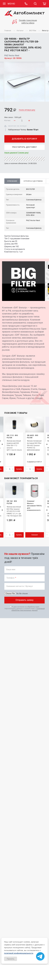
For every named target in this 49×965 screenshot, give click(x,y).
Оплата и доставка (33, 181)
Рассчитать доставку (24, 147)
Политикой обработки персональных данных (28, 609)
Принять (10, 959)
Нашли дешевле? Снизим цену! (16, 153)
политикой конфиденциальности (18, 953)
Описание (12, 181)
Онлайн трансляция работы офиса (28, 21)
